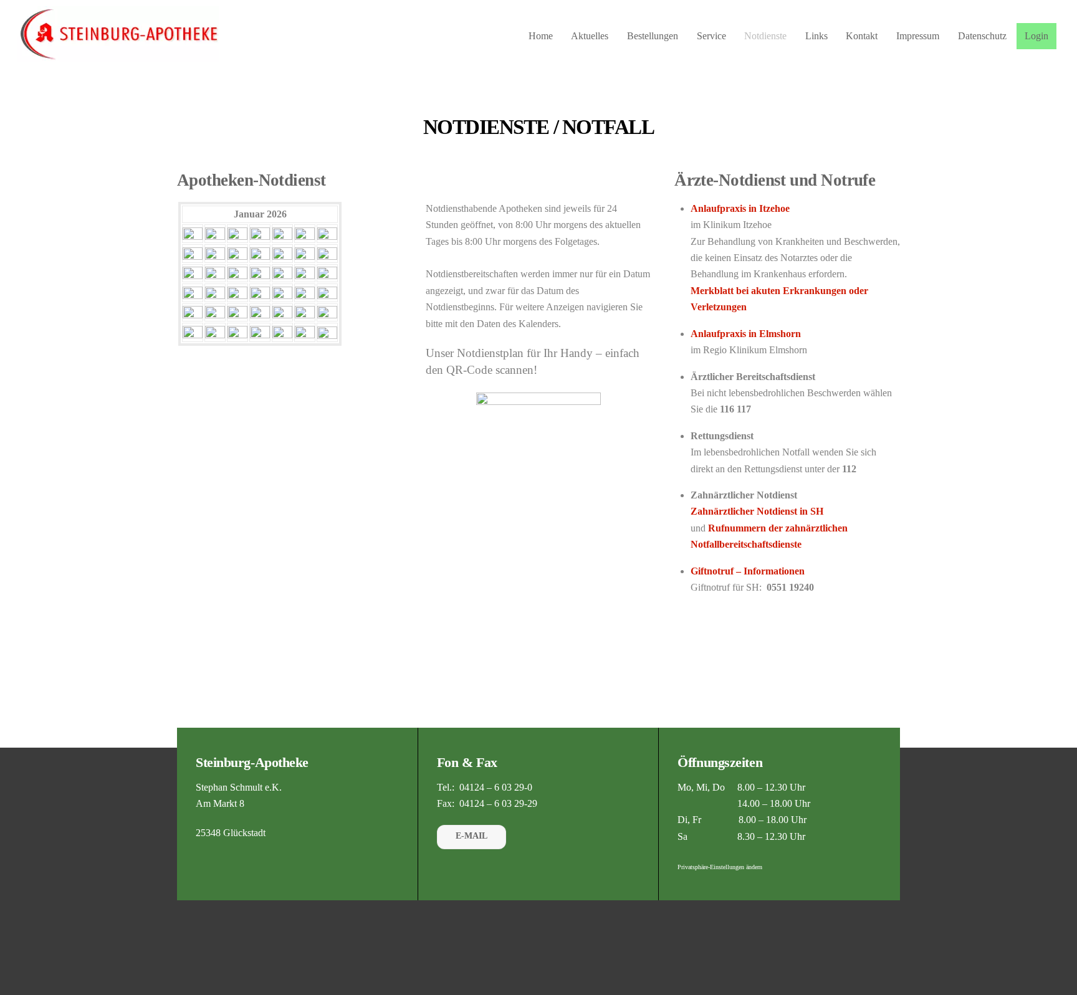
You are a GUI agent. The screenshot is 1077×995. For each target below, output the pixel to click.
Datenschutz (982, 36)
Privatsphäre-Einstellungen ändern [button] (719, 867)
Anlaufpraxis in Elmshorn (746, 333)
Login (1036, 36)
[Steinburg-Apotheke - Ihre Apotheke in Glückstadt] (118, 55)
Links (816, 36)
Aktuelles (589, 36)
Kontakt (862, 36)
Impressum (917, 36)
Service (711, 36)
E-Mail (471, 835)
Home (541, 36)
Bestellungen (652, 36)
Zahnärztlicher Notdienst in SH (757, 511)
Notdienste (765, 36)
